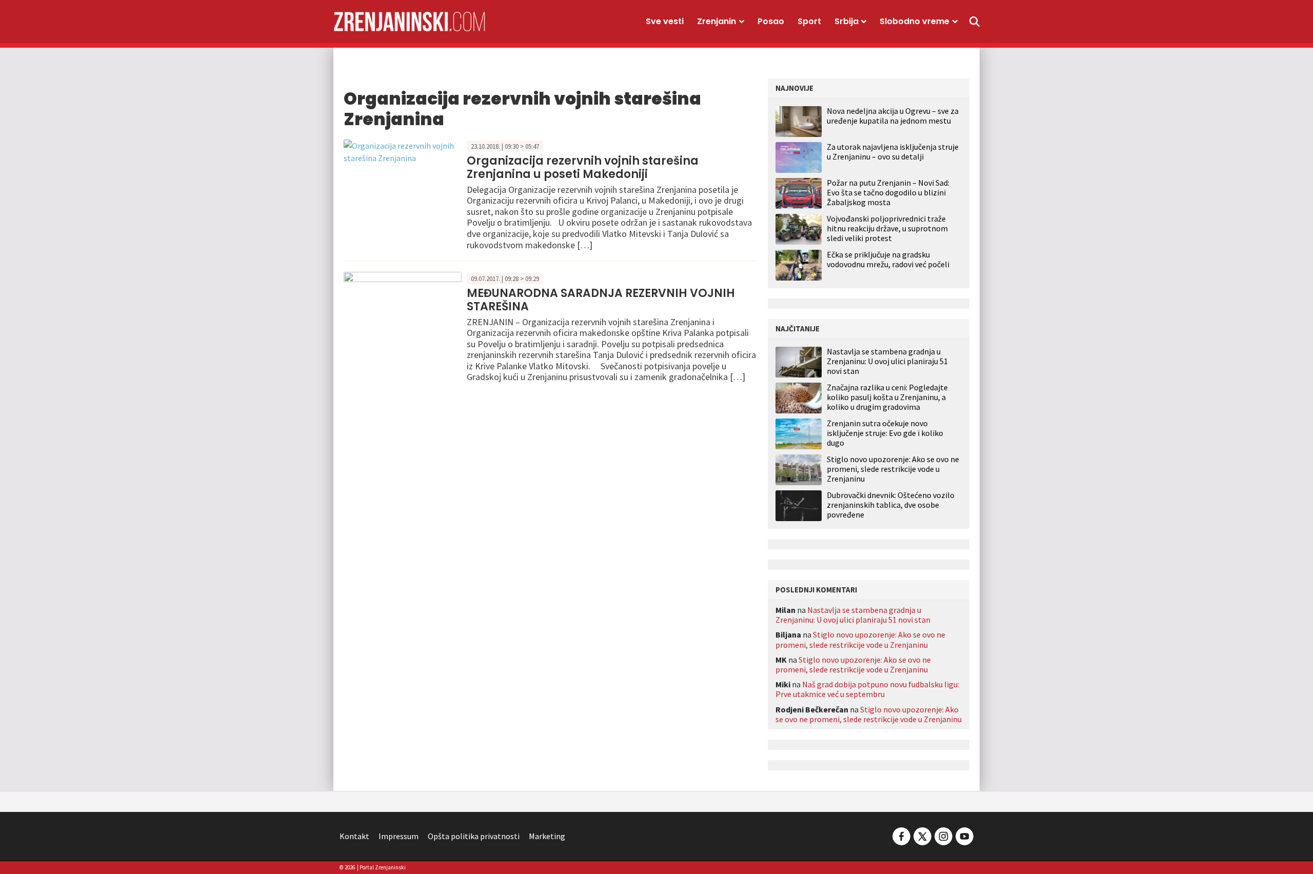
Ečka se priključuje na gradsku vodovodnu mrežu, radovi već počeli (888, 259)
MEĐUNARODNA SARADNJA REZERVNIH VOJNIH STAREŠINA (601, 299)
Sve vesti (665, 21)
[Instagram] (943, 835)
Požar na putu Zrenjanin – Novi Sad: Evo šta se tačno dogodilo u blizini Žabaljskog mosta (888, 192)
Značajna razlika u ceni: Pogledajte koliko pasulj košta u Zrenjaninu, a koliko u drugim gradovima (887, 397)
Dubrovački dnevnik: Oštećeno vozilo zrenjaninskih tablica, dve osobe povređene (890, 505)
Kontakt (354, 836)
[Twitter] (922, 835)
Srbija (846, 21)
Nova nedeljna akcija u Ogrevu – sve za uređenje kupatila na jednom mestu (893, 116)
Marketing (547, 836)
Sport (809, 21)
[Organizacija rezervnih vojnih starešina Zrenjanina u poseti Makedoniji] (403, 151)
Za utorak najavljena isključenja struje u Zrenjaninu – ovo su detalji (893, 152)
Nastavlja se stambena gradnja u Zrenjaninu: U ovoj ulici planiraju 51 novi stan (887, 361)
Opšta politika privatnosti (474, 836)
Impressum (399, 836)
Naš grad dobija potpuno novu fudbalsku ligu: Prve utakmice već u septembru (867, 689)
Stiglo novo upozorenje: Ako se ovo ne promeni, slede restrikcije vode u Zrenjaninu (893, 469)
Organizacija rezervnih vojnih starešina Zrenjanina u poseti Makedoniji (583, 167)
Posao (771, 21)
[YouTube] (963, 835)
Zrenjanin (716, 21)
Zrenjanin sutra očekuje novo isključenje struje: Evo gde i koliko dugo (885, 433)
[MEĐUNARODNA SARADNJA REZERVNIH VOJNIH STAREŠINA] (403, 309)
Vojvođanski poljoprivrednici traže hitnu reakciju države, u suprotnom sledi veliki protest (887, 228)
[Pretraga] (974, 21)
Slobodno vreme (914, 21)
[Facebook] (901, 835)
